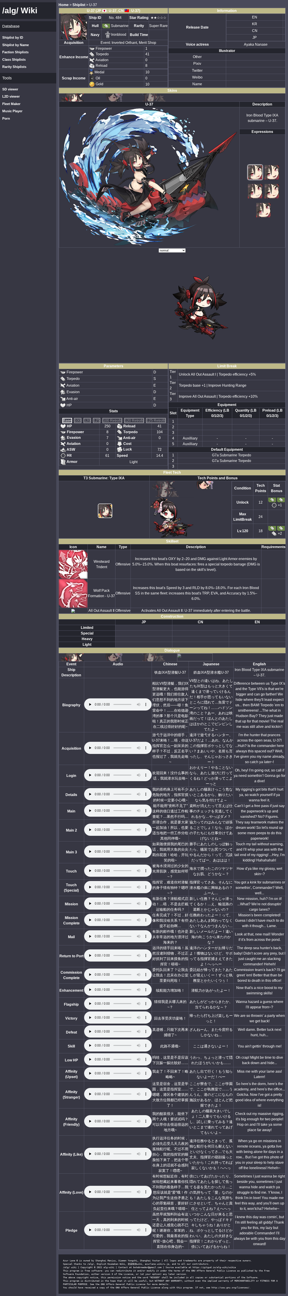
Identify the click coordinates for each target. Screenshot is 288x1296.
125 (97, 420)
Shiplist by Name (15, 45)
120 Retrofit (134, 420)
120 (87, 420)
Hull (95, 26)
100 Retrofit (112, 420)
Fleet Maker (11, 104)
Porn (6, 118)
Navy (95, 35)
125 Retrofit (156, 420)
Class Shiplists (14, 59)
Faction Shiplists (15, 52)
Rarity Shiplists (14, 67)
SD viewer (10, 89)
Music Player (12, 111)
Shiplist (78, 5)
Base (67, 420)
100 (78, 420)
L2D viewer (11, 96)
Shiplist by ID (12, 37)
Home (63, 5)
